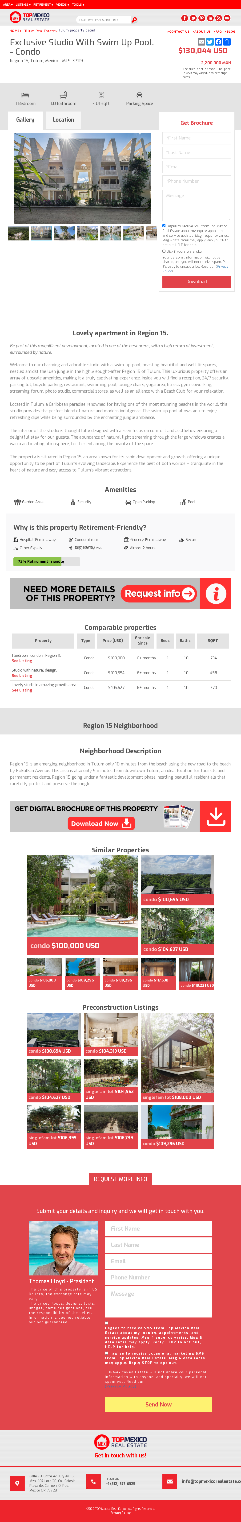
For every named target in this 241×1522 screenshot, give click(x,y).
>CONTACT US (178, 31)
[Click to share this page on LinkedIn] (210, 18)
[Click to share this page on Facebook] (185, 18)
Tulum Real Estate (39, 31)
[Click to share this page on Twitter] (193, 18)
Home (14, 31)
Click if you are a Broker (184, 251)
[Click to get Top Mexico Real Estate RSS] (218, 18)
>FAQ (217, 31)
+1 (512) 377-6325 (120, 1484)
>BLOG (230, 31)
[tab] (25, 121)
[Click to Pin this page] (201, 18)
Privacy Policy (120, 1513)
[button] (153, 137)
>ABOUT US (201, 31)
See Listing (22, 660)
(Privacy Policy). (121, 1386)
